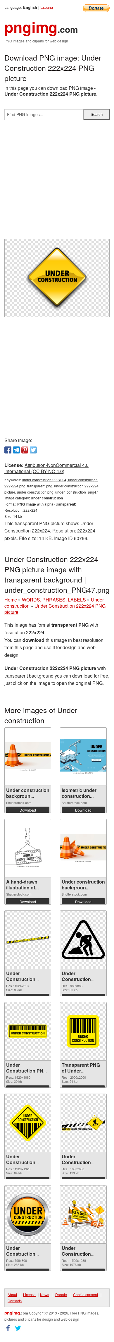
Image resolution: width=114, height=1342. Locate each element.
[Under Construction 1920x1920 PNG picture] (27, 1123)
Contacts (15, 1300)
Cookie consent (85, 1294)
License (29, 1294)
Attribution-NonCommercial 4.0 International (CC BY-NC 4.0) (46, 468)
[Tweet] (33, 449)
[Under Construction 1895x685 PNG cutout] (83, 1122)
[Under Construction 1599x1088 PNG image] (83, 1214)
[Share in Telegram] (16, 449)
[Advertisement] (57, 182)
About (12, 1294)
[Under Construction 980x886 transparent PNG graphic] (83, 939)
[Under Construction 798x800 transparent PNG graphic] (27, 1214)
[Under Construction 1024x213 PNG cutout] (27, 939)
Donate (61, 1294)
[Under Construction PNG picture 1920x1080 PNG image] (27, 1031)
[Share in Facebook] (7, 449)
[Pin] (24, 449)
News (44, 1294)
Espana (46, 7)
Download (28, 809)
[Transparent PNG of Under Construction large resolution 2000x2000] (83, 1031)
